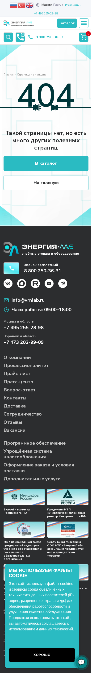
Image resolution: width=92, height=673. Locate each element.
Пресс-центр (18, 382)
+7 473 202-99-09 (24, 342)
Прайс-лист (17, 373)
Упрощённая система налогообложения (28, 454)
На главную (46, 183)
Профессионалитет (26, 365)
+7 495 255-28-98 (46, 13)
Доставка (15, 406)
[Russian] (14, 5)
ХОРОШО (41, 655)
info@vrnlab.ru (28, 300)
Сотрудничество (23, 414)
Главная (9, 74)
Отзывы (13, 422)
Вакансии (14, 430)
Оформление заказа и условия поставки (39, 468)
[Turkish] (22, 5)
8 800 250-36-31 (50, 37)
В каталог (46, 163)
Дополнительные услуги (32, 479)
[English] (30, 5)
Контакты (15, 398)
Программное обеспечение (35, 443)
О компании (17, 357)
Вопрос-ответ (20, 390)
